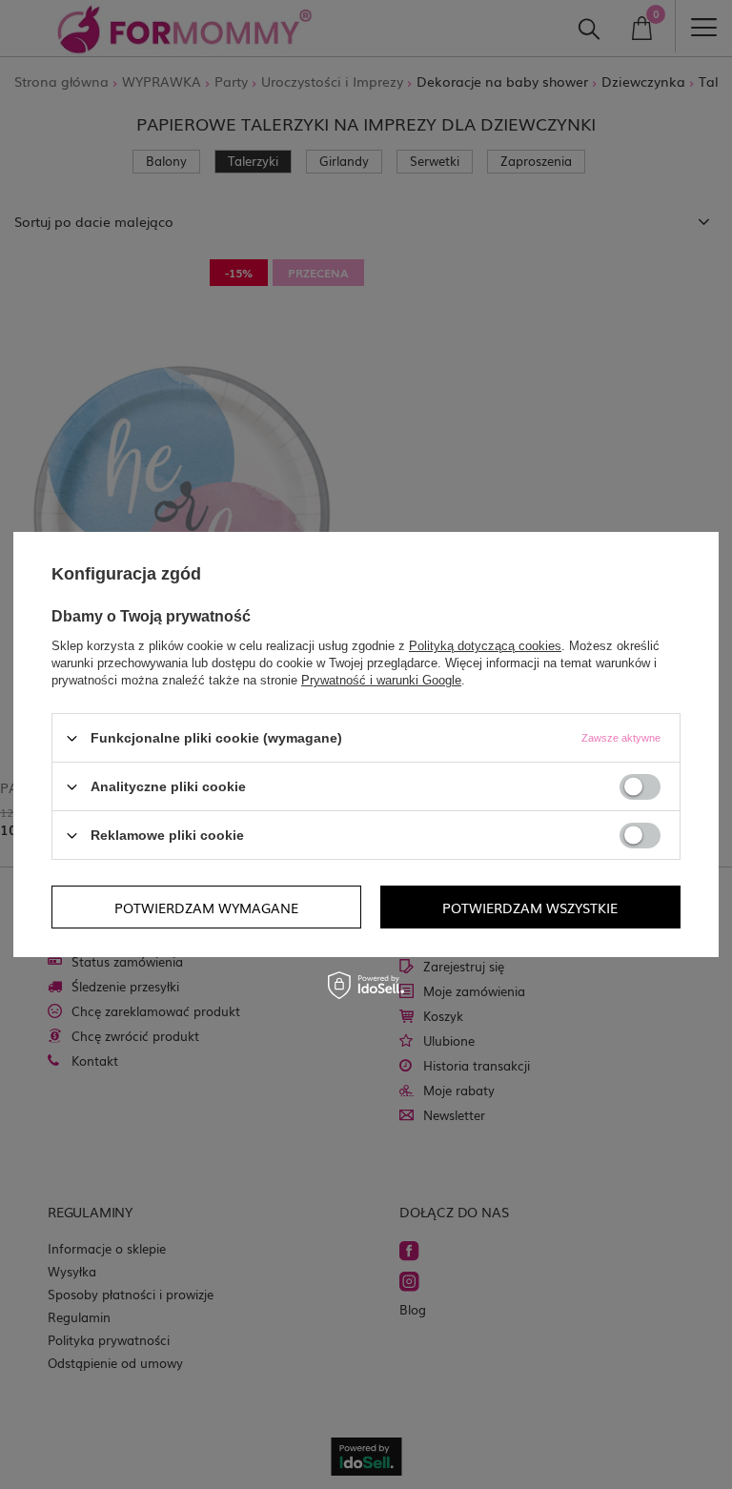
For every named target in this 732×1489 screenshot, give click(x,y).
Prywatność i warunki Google (381, 680)
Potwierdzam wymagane (206, 906)
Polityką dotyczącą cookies (485, 646)
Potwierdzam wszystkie (530, 906)
